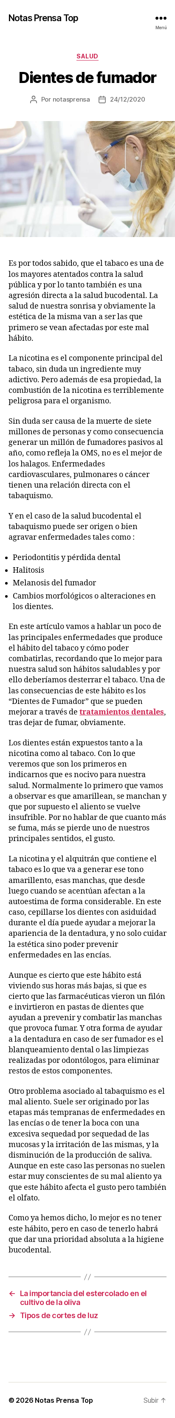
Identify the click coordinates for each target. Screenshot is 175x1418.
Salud (87, 56)
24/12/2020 (127, 99)
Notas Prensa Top (43, 18)
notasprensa (71, 99)
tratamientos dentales (121, 712)
